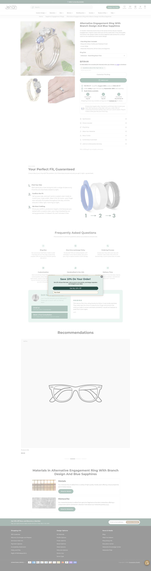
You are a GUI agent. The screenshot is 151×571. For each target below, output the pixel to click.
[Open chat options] (147, 562)
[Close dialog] (102, 277)
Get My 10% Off (75, 288)
